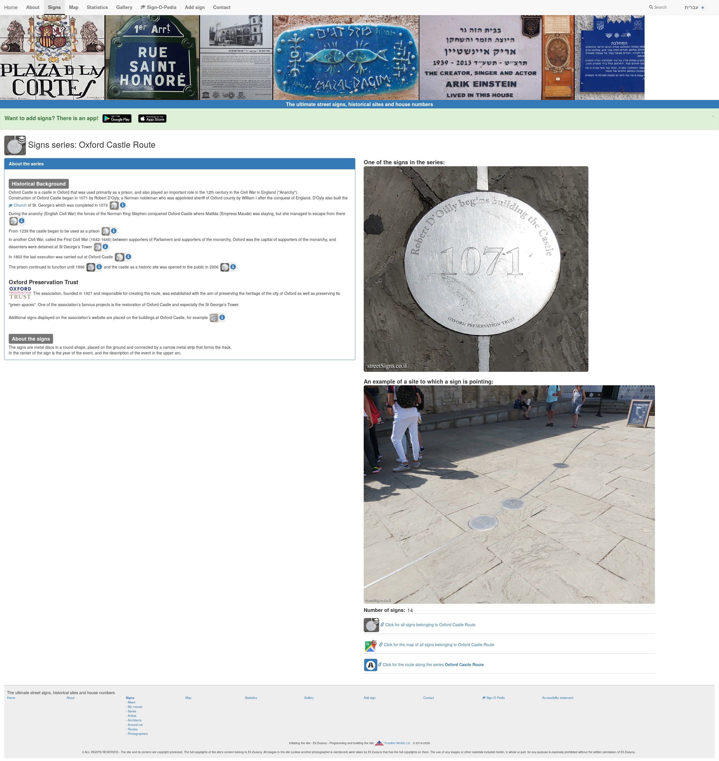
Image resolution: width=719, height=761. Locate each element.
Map (73, 7)
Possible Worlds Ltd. (397, 743)
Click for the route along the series (433, 664)
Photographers (138, 733)
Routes (133, 729)
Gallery (124, 7)
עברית (692, 7)
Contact (222, 7)
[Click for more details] (123, 205)
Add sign (195, 7)
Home (11, 7)
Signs (54, 7)
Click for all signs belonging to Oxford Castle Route (429, 624)
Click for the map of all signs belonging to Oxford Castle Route (438, 644)
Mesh (131, 702)
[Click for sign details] (509, 269)
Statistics (97, 7)
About (33, 7)
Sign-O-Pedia (160, 7)
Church (20, 205)
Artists (132, 715)
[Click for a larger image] (20, 293)
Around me (135, 724)
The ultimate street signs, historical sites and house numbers (359, 104)
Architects (135, 720)
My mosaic (135, 706)
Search (660, 7)
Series (132, 711)
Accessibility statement (557, 697)
